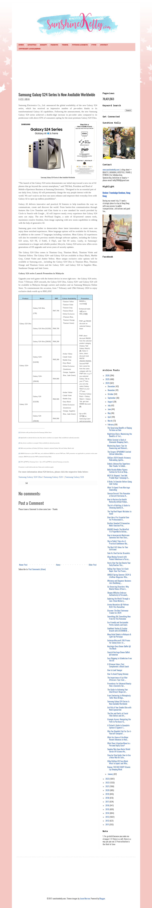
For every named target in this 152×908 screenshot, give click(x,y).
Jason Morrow (85, 898)
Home (21, 45)
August (110, 401)
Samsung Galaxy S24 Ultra (30, 477)
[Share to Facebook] (26, 99)
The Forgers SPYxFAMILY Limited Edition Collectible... (119, 452)
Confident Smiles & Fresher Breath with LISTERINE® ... (118, 629)
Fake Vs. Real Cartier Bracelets (118, 553)
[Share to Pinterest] (28, 99)
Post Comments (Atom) (37, 569)
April (110, 417)
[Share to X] (24, 99)
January (111, 774)
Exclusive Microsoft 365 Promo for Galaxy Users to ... (118, 641)
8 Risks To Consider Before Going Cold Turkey (119, 482)
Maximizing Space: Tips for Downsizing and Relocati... (117, 446)
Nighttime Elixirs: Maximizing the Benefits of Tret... (119, 435)
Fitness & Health (80, 45)
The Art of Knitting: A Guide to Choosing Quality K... (118, 506)
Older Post (93, 564)
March (110, 420)
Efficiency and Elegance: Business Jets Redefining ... (119, 581)
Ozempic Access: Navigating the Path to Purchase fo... (119, 720)
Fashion (54, 45)
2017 (107, 801)
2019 (107, 794)
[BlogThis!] (22, 99)
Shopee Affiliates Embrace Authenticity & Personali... (117, 593)
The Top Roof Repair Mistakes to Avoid (119, 512)
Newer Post (23, 564)
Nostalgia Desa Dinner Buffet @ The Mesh (119, 647)
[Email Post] (26, 483)
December (112, 386)
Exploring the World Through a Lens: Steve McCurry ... (118, 599)
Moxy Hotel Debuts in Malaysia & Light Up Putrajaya (119, 635)
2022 (107, 782)
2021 (107, 786)
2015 (107, 809)
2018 (107, 797)
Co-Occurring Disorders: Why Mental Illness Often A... (118, 587)
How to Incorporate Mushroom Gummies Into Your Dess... (118, 536)
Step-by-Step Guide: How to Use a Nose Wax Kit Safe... (119, 756)
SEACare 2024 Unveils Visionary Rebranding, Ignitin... (119, 458)
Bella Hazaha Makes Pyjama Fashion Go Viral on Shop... (117, 470)
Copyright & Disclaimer (29, 49)
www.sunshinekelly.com (111, 169)
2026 (107, 375)
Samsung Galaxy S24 (74, 477)
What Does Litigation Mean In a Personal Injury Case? (118, 744)
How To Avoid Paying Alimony (117, 674)
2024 (107, 383)
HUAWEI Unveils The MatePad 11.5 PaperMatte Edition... (118, 530)
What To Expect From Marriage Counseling (118, 488)
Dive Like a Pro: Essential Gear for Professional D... (118, 518)
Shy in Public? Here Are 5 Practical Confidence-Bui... (117, 542)
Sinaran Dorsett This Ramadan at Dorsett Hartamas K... (118, 494)
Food (93, 45)
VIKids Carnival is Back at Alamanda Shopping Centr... (118, 440)
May (109, 413)
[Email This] (19, 99)
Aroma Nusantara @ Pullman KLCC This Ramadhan (118, 605)
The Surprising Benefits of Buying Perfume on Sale (119, 428)
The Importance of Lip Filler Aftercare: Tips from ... (117, 678)
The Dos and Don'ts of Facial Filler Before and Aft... (117, 714)
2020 (107, 790)
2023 (107, 778)
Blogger (102, 898)
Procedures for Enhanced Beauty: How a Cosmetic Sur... (119, 684)
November (111, 390)
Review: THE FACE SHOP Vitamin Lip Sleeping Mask (118, 768)
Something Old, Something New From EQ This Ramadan (119, 617)
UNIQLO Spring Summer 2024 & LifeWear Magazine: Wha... (119, 575)
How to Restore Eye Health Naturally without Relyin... (117, 500)
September (112, 397)
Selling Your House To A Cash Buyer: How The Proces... (117, 569)
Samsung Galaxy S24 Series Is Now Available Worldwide (118, 702)
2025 (107, 379)
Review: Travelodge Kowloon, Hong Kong (116, 194)
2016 (107, 805)
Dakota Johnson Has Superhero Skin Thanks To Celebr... (118, 464)
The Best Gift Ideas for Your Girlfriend (117, 548)
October (111, 394)
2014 (107, 813)
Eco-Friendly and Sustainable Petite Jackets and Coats (117, 623)
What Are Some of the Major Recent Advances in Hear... (117, 738)
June (109, 409)
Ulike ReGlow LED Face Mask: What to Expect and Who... (117, 762)
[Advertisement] (76, 71)
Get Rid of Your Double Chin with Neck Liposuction (119, 708)
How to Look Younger (114, 670)
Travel (65, 45)
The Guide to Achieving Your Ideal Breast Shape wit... (117, 690)
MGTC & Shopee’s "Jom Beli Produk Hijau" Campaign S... (118, 476)
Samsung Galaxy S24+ (54, 477)
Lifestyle (32, 45)
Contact (104, 45)
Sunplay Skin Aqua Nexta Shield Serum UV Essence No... (118, 750)
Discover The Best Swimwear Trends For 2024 (117, 611)
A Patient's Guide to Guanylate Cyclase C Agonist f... (118, 726)
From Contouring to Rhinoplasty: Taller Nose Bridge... (119, 696)
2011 (107, 824)
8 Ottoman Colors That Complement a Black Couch (118, 665)
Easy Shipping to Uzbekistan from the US (119, 659)
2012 (107, 820)
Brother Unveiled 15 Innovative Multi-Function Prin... (118, 524)
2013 (107, 816)
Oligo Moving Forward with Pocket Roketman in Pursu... (118, 557)
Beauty (43, 45)
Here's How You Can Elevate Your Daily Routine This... (119, 564)
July (109, 405)
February (111, 424)
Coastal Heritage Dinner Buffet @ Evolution (118, 653)
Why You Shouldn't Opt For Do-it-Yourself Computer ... (119, 732)
